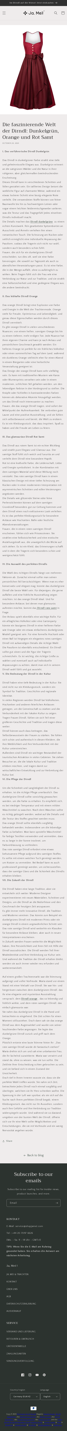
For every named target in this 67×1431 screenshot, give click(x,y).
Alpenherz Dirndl (24, 1422)
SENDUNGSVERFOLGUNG (20, 1361)
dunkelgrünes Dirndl (28, 1417)
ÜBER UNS (12, 1289)
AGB (9, 1296)
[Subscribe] (56, 1203)
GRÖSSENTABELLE (16, 1346)
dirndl (28, 1414)
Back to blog (35, 1155)
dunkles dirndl (36, 1422)
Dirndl (33, 1414)
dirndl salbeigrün (45, 1425)
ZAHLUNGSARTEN (16, 1353)
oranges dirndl (21, 1425)
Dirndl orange (45, 1417)
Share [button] (9, 1141)
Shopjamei (21, 1414)
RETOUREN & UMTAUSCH (20, 1339)
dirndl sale (58, 1425)
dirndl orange (49, 1422)
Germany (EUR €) (21, 1396)
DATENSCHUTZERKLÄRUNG (21, 1304)
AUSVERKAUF (14, 1311)
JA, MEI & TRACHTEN (18, 1274)
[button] (4, 13)
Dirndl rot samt (45, 1420)
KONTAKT (12, 1281)
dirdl (59, 1422)
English (47, 1396)
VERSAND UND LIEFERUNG (21, 1331)
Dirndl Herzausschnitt (26, 1420)
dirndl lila (13, 1422)
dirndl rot (9, 1425)
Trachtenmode (49, 1414)
